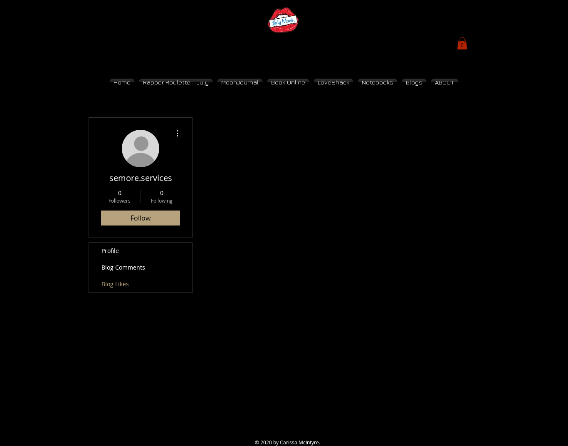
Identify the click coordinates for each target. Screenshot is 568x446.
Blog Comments (123, 267)
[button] (462, 43)
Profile (110, 251)
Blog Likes (115, 284)
